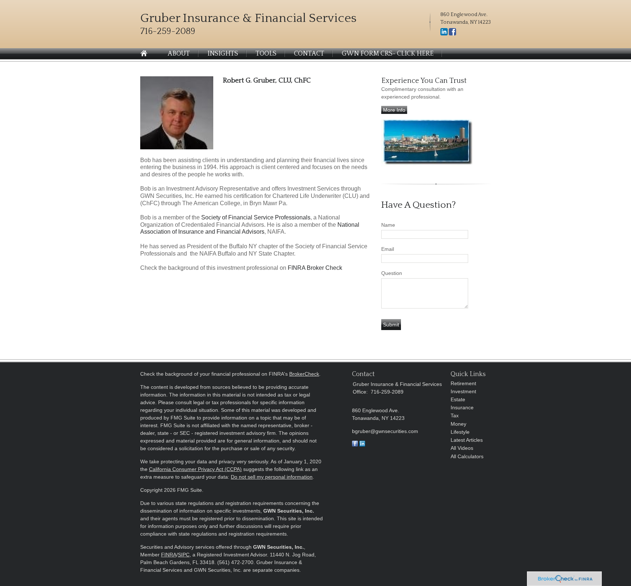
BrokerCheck (304, 374)
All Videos (462, 448)
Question (391, 273)
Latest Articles (467, 440)
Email (387, 249)
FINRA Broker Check (315, 268)
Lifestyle (460, 432)
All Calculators (467, 456)
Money (458, 424)
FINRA (168, 555)
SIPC (184, 555)
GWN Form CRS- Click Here (387, 53)
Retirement (463, 383)
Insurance (462, 407)
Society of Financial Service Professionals (255, 217)
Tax (455, 415)
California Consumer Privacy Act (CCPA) (195, 469)
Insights (222, 53)
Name (388, 225)
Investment (463, 391)
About (179, 53)
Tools (266, 53)
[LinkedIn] (444, 34)
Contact (309, 53)
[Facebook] (452, 34)
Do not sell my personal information (272, 477)
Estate (458, 399)
